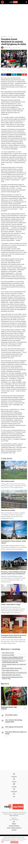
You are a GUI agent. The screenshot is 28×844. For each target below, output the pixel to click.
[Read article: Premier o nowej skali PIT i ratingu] (14, 593)
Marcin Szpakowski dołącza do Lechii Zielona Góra (14, 672)
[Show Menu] (26, 2)
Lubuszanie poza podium (8, 510)
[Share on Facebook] (3, 74)
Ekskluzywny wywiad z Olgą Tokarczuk (11, 675)
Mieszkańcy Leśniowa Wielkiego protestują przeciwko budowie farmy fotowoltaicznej (13, 572)
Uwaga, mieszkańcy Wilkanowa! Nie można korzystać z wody (12, 678)
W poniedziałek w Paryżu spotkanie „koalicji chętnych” (13, 542)
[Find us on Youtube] (14, 784)
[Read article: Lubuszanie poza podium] (14, 499)
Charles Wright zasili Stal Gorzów (10, 670)
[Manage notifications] (2, 841)
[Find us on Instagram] (14, 789)
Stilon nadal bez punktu (7, 481)
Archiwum (14, 830)
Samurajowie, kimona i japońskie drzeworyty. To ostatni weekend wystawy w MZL (14, 636)
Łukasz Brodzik (7, 47)
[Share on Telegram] (14, 74)
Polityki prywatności (20, 840)
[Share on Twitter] (8, 74)
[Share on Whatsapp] (19, 74)
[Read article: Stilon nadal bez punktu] (14, 470)
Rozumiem (14, 842)
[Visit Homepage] (14, 2)
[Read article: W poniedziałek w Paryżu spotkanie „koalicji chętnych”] (14, 530)
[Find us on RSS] (14, 794)
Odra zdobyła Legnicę (11, 715)
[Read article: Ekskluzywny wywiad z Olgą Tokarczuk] (14, 696)
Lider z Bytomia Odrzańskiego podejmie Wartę (13, 721)
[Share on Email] (24, 74)
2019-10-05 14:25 (16, 47)
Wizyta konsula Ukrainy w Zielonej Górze (12, 668)
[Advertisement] (14, 19)
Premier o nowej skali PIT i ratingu (10, 604)
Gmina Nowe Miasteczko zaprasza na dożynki (16, 733)
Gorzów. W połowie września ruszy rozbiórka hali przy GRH (14, 665)
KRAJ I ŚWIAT (10, 36)
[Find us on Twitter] (14, 779)
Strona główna (3, 36)
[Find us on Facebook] (14, 774)
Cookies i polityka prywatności (14, 828)
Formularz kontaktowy (14, 825)
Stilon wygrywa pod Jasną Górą (14, 727)
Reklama (14, 823)
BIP (14, 821)
